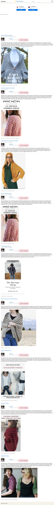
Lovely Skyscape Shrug (6, 246)
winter (9, 400)
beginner (15, 400)
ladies (5, 296)
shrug (16, 85)
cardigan (16, 138)
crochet (2, 296)
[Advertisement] (27, 26)
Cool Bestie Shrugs (5, 455)
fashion (10, 85)
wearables (9, 190)
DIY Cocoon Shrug (5, 403)
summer (10, 296)
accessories (3, 85)
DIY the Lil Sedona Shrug (6, 193)
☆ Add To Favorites (23, 39)
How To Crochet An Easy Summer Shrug (9, 298)
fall (7, 400)
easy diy (7, 85)
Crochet (2, 36)
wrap (13, 85)
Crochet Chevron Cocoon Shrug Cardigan (9, 140)
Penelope (11, 38)
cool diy (9, 499)
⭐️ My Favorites (19, 1)
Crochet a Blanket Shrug (6, 350)
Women (6, 36)
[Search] (52, 1)
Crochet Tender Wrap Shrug (6, 35)
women (13, 190)
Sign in (33, 1)
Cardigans (10, 142)
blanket (5, 400)
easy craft (6, 499)
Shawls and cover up (12, 36)
